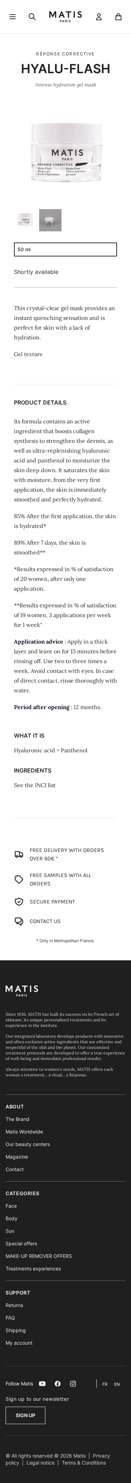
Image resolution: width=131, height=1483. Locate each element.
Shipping (16, 1330)
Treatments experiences (33, 1268)
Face (11, 1206)
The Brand (17, 1119)
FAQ (10, 1318)
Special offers (21, 1243)
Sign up (25, 1415)
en (117, 1384)
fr (105, 1384)
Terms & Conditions (84, 1463)
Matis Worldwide (24, 1132)
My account (19, 1343)
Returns (14, 1305)
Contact (15, 1169)
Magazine (17, 1157)
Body (11, 1218)
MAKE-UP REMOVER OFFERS (39, 1256)
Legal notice (40, 1463)
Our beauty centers (28, 1144)
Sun (10, 1231)
